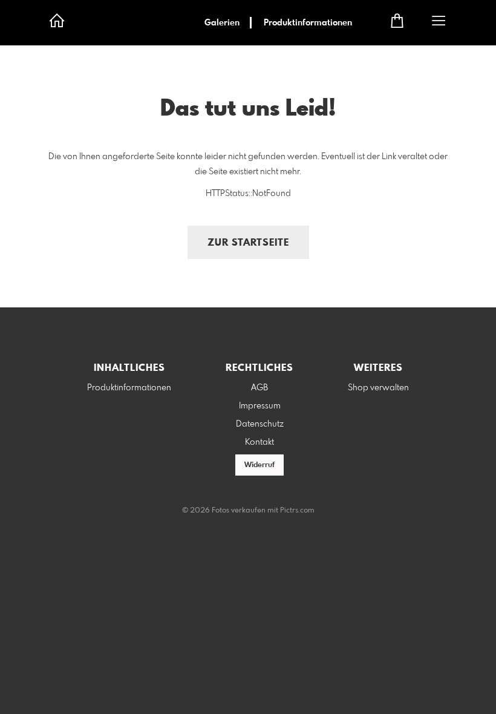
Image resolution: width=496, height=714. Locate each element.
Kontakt (259, 442)
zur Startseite (248, 243)
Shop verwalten (378, 388)
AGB (259, 388)
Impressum (260, 406)
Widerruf (259, 465)
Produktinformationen (308, 23)
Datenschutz (260, 424)
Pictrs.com (297, 510)
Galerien (222, 23)
